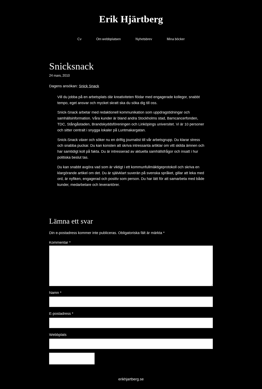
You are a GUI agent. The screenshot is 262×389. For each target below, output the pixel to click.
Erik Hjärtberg (131, 19)
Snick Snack (89, 86)
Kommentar (60, 242)
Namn (55, 293)
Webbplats (58, 335)
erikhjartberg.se (131, 379)
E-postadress (61, 314)
